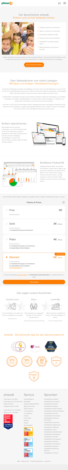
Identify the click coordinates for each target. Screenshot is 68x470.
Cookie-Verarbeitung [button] (36, 461)
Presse (26, 423)
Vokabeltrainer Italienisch (51, 427)
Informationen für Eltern (11, 399)
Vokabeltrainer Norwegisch (52, 434)
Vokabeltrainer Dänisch (51, 404)
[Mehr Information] (63, 202)
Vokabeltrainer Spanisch (51, 446)
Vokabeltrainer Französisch (52, 416)
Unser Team (27, 418)
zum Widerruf (28, 413)
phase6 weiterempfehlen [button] (31, 404)
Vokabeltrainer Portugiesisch (52, 439)
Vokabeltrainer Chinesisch (52, 401)
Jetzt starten (34, 282)
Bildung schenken (29, 406)
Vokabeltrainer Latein (50, 430)
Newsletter (27, 401)
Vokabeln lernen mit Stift (11, 406)
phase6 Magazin (29, 399)
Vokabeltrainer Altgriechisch (52, 425)
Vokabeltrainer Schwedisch (52, 444)
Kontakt (26, 416)
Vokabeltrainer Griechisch (52, 422)
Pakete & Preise (8, 404)
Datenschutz (25, 461)
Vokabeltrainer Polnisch (51, 437)
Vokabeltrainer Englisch (51, 406)
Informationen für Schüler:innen (13, 401)
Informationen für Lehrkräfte (12, 410)
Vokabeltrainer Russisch (51, 441)
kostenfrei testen (22, 275)
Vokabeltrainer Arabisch (51, 399)
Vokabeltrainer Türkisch (51, 453)
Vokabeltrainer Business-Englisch (54, 411)
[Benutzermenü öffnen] (65, 3)
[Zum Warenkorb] (59, 3)
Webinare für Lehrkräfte (11, 412)
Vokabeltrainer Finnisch (51, 413)
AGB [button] (18, 461)
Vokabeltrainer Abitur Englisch (53, 409)
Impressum (47, 461)
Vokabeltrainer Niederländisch (53, 432)
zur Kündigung (28, 411)
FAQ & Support (28, 409)
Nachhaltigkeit (28, 425)
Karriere (26, 420)
